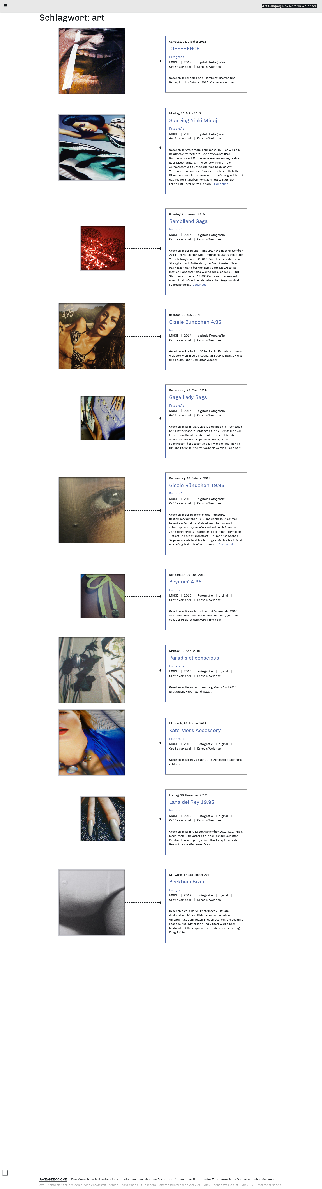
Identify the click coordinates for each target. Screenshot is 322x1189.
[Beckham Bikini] (92, 902)
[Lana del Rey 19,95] (103, 819)
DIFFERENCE (184, 48)
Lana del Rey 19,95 (191, 802)
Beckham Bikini (187, 881)
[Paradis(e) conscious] (92, 670)
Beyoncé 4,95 (185, 582)
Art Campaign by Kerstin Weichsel (289, 6)
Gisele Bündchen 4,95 (195, 322)
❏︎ (5, 1172)
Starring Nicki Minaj (193, 120)
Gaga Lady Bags (188, 397)
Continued (221, 184)
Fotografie (177, 57)
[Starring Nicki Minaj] (92, 147)
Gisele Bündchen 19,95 (196, 485)
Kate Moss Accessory (195, 730)
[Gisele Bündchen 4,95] (92, 336)
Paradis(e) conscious (194, 658)
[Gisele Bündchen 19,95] (92, 510)
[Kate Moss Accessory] (92, 742)
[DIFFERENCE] (92, 61)
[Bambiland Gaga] (103, 248)
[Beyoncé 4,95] (103, 596)
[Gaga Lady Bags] (103, 418)
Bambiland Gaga (188, 221)
